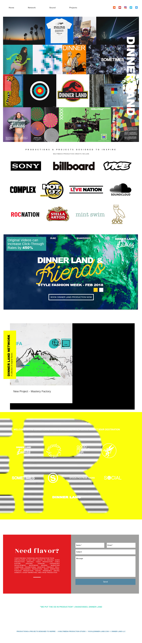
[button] (78, 8)
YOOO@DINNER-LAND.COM (98, 631)
